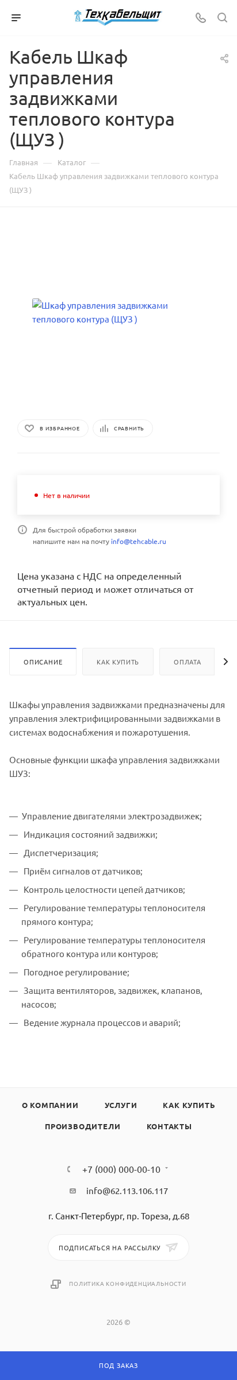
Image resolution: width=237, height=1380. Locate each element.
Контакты (169, 1126)
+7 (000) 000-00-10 (121, 1168)
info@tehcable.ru (138, 541)
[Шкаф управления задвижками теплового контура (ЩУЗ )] (118, 312)
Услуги (121, 1105)
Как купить (118, 661)
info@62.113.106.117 (127, 1190)
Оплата (187, 661)
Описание (43, 661)
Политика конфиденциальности (127, 1283)
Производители (82, 1126)
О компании (50, 1105)
